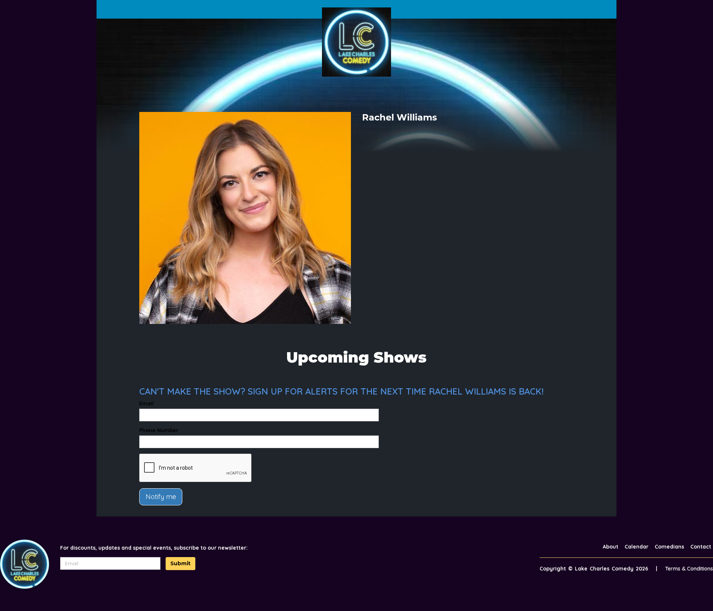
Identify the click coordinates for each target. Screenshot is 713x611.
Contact (700, 546)
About (610, 546)
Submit (180, 563)
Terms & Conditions (689, 568)
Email (146, 403)
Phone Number (158, 430)
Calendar (636, 546)
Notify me (161, 496)
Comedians (669, 546)
